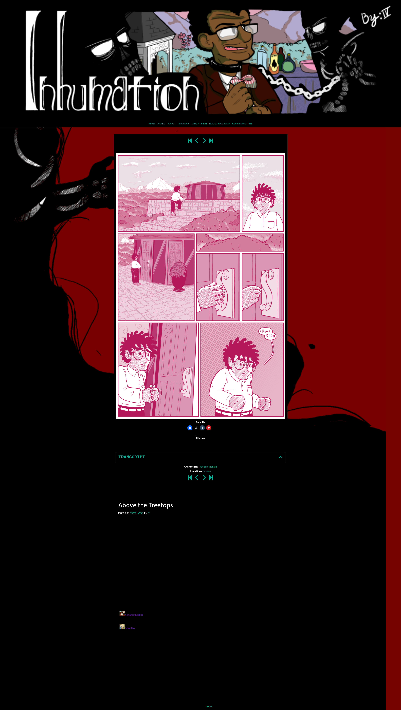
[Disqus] (170, 562)
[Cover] (190, 141)
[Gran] (204, 141)
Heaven (207, 471)
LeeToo (209, 706)
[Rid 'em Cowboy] (197, 141)
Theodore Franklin (207, 467)
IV (149, 513)
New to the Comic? (219, 124)
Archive (161, 124)
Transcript (131, 457)
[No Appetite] (211, 141)
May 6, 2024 (137, 513)
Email (204, 124)
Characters (183, 124)
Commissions (239, 124)
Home (152, 124)
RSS (250, 124)
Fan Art (171, 124)
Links (194, 124)
